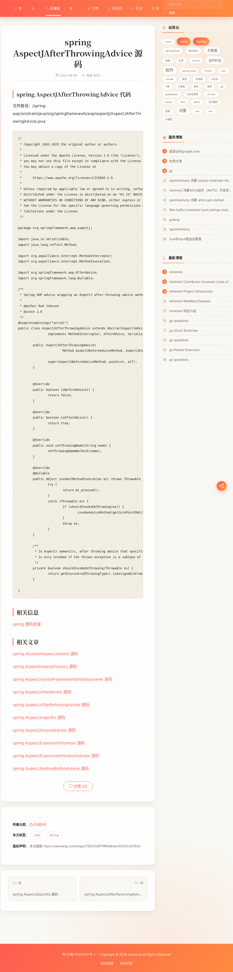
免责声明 (126, 963)
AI (34, 8)
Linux (168, 41)
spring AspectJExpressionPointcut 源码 (49, 743)
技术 (196, 86)
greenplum (171, 94)
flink (183, 102)
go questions (178, 321)
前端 (167, 60)
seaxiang (135, 954)
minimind (175, 272)
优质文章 (175, 161)
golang (215, 60)
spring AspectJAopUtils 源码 (39, 717)
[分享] (222, 486)
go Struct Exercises (183, 330)
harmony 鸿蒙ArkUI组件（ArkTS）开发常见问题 (200, 190)
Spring (54, 835)
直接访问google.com (184, 151)
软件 (169, 70)
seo (197, 111)
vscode (169, 79)
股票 (209, 86)
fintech (208, 70)
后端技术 (53, 11)
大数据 (93, 11)
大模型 (168, 119)
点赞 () (80, 786)
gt (170, 171)
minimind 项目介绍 (182, 311)
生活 (181, 60)
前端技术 (115, 11)
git (222, 86)
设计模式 (213, 102)
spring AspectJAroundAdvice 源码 (44, 730)
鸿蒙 (183, 110)
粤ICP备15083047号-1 (78, 954)
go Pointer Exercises (184, 350)
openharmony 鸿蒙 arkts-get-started (196, 200)
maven (196, 60)
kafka (197, 102)
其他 (155, 11)
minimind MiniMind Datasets (190, 301)
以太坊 (214, 79)
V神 (167, 86)
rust (210, 111)
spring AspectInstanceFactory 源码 (45, 666)
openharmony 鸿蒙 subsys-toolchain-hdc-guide (200, 180)
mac (223, 70)
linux (74, 8)
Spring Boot (172, 50)
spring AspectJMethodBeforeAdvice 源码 (51, 768)
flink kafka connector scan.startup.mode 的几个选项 (200, 210)
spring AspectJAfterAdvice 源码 (42, 692)
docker (193, 50)
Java (37, 835)
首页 (18, 11)
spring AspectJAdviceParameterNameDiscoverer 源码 (62, 679)
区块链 (136, 11)
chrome (211, 94)
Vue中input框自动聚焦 (185, 239)
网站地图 (107, 963)
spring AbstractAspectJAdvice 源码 (45, 653)
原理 (167, 111)
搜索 (172, 13)
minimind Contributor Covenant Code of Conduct (200, 282)
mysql (168, 102)
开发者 (181, 86)
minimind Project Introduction (191, 291)
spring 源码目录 (27, 624)
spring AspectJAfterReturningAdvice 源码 (51, 704)
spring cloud (189, 70)
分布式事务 (192, 94)
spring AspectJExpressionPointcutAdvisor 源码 (56, 755)
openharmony (179, 229)
